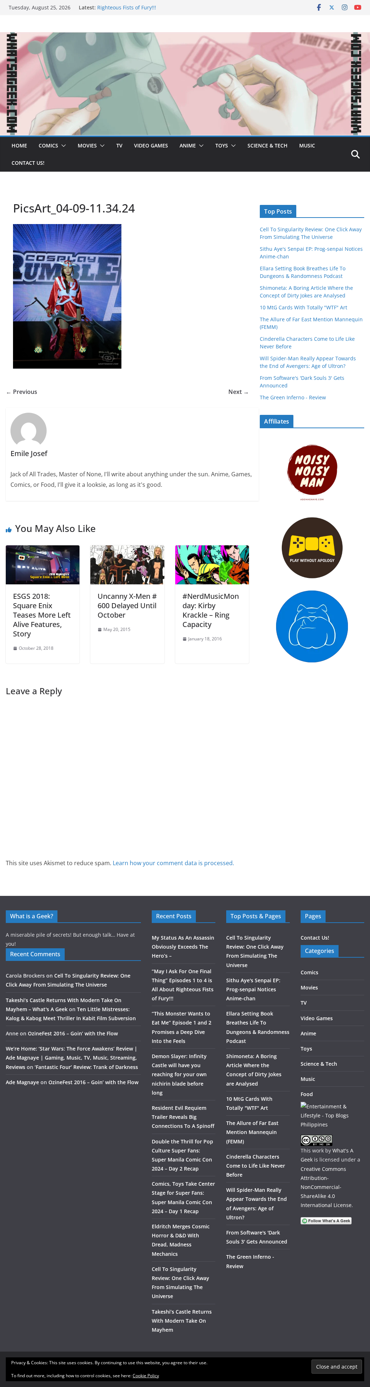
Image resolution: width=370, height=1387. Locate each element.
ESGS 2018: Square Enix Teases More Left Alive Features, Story (42, 615)
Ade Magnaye (22, 1082)
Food (307, 1094)
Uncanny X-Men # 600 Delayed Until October (127, 605)
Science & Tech (268, 145)
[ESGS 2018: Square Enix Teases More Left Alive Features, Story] (42, 550)
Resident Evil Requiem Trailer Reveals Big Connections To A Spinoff (183, 1116)
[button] (62, 146)
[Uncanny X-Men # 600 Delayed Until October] (127, 550)
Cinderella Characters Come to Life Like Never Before (255, 1165)
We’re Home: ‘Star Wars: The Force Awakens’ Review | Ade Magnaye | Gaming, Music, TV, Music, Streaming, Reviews (71, 1057)
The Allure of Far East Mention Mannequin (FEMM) (252, 1132)
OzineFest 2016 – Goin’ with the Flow (73, 1033)
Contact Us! (28, 162)
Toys (221, 145)
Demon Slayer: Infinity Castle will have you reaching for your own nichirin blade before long (179, 1074)
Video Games (151, 145)
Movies (87, 145)
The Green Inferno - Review (293, 397)
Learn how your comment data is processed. (173, 863)
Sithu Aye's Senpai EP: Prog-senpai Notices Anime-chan (253, 989)
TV (119, 145)
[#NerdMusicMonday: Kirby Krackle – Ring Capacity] (212, 550)
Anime (188, 145)
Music (307, 145)
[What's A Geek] (185, 37)
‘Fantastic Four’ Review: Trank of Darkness (86, 1067)
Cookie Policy (146, 1376)
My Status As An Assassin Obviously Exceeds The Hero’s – (183, 946)
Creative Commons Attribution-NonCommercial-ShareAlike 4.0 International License (326, 1187)
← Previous (21, 392)
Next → (238, 392)
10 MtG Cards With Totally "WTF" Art (303, 307)
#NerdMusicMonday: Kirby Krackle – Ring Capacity (210, 610)
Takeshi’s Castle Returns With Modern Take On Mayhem (182, 1320)
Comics (48, 145)
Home (19, 145)
